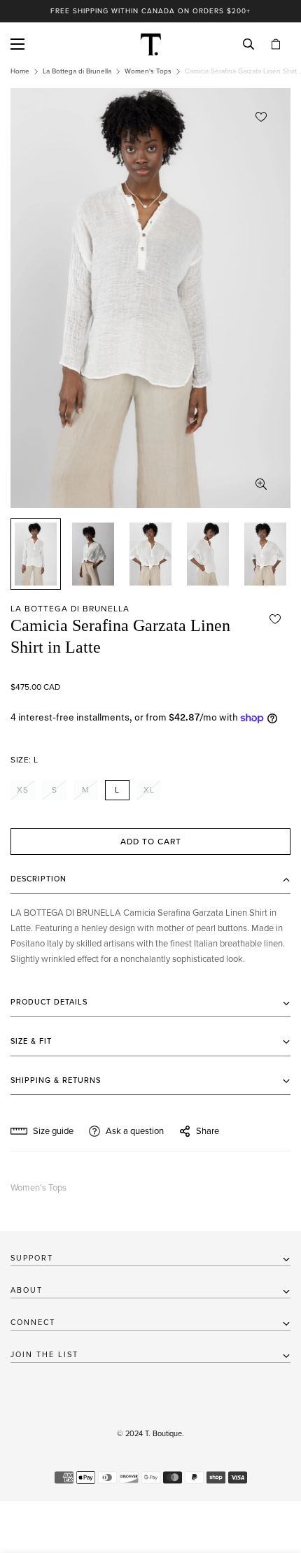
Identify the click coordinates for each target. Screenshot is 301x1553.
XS (23, 790)
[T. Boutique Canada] (151, 44)
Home (19, 71)
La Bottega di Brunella (77, 71)
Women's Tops (148, 71)
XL (149, 790)
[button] (275, 44)
